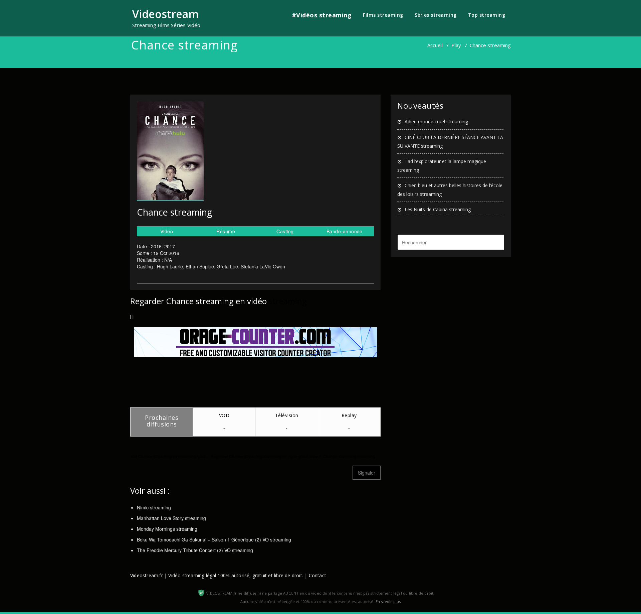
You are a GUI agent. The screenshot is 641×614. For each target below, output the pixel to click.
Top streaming (486, 15)
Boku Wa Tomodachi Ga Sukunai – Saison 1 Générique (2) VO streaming (214, 539)
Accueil (435, 45)
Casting (285, 231)
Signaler (366, 472)
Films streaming (383, 15)
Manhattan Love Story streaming (171, 518)
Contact (317, 575)
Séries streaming (436, 15)
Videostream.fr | (148, 575)
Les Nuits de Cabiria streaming (438, 209)
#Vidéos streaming (322, 15)
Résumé (225, 231)
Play (456, 45)
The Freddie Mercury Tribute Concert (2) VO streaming (195, 550)
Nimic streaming (154, 507)
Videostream (165, 14)
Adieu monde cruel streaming (436, 121)
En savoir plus (388, 601)
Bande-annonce (345, 231)
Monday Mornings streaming (167, 528)
